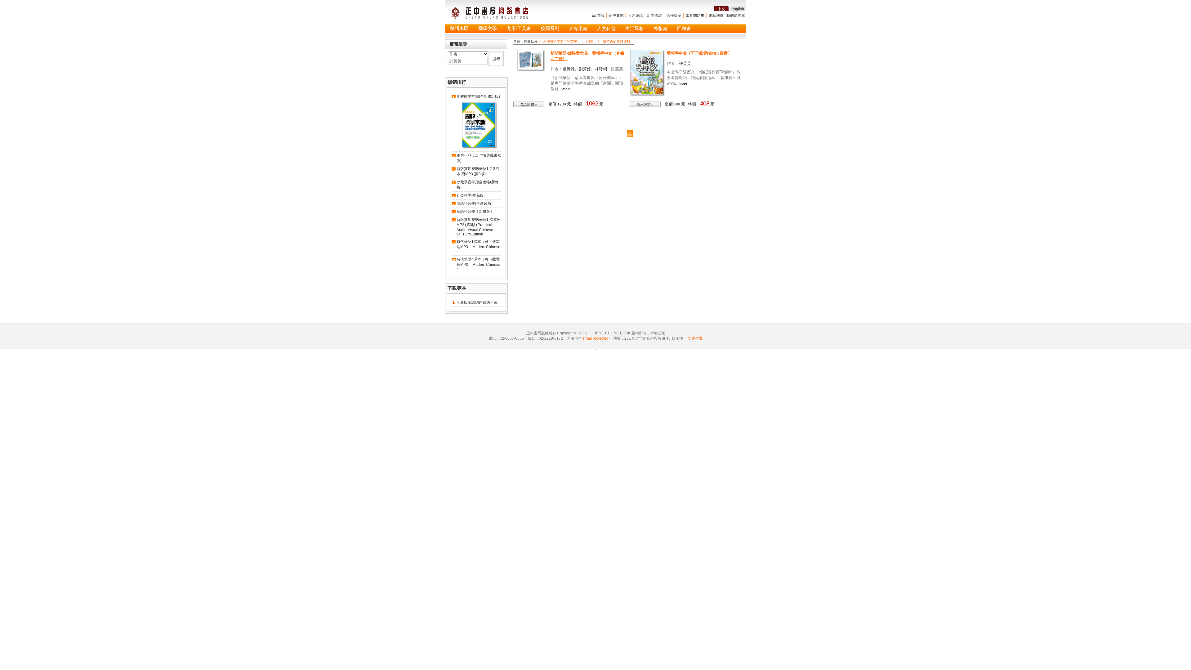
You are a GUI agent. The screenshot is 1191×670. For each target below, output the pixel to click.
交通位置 (695, 338)
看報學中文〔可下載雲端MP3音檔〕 (699, 53)
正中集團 (616, 15)
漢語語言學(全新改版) (475, 203)
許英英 (685, 63)
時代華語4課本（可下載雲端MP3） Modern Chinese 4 (478, 264)
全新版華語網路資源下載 (477, 302)
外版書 (660, 28)
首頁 (600, 15)
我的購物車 (735, 15)
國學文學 (487, 28)
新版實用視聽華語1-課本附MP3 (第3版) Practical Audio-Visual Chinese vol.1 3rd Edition (479, 226)
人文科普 (606, 28)
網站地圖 (716, 15)
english (738, 9)
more (566, 89)
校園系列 (550, 28)
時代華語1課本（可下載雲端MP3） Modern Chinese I (478, 246)
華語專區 (459, 28)
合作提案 (674, 15)
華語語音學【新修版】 (475, 211)
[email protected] (595, 338)
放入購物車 (529, 104)
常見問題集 (695, 15)
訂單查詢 (654, 15)
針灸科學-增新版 (470, 195)
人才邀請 (635, 15)
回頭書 (684, 28)
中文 (721, 9)
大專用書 (578, 28)
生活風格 (634, 28)
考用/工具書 (518, 28)
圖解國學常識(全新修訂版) (478, 96)
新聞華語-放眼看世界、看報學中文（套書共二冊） (587, 56)
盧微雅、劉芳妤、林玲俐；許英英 (593, 69)
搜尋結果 (531, 41)
